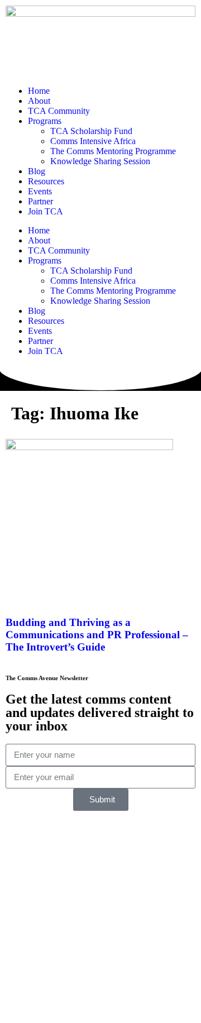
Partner (40, 201)
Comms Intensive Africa (93, 141)
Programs (44, 121)
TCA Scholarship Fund (91, 131)
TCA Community (59, 111)
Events (40, 191)
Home (39, 90)
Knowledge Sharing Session (100, 161)
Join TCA (45, 211)
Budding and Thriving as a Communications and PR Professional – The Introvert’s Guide (97, 634)
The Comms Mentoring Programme (113, 151)
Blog (36, 171)
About (39, 101)
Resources (46, 181)
